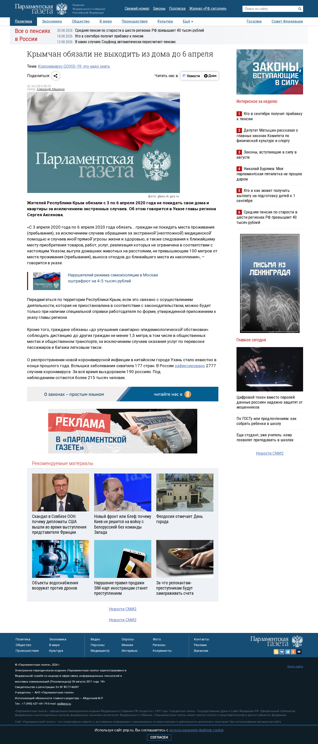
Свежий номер (137, 8)
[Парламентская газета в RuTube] (299, 651)
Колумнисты (162, 651)
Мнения (127, 645)
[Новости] (191, 76)
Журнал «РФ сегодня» (208, 8)
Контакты (201, 639)
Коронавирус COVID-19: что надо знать (74, 66)
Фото (157, 639)
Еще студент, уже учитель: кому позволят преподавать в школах (265, 437)
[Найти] (300, 9)
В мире (106, 21)
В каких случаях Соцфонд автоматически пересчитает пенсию (116, 41)
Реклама (200, 645)
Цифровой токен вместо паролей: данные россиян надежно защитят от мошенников (270, 402)
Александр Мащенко (51, 89)
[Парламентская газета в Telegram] (287, 651)
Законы (159, 8)
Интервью (130, 651)
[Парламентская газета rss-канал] (276, 651)
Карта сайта (295, 666)
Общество (81, 21)
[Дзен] (210, 76)
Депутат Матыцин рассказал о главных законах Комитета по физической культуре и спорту (267, 135)
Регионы (159, 645)
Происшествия (135, 21)
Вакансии (201, 651)
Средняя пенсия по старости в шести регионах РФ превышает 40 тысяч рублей (130, 30)
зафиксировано (190, 365)
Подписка (177, 8)
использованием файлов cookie (196, 730)
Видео (95, 639)
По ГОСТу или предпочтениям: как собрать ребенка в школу (267, 421)
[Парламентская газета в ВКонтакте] (281, 651)
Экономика (52, 21)
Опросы (128, 639)
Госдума (254, 21)
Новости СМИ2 (123, 609)
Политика (23, 21)
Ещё (186, 21)
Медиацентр (100, 651)
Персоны (98, 645)
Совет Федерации (287, 21)
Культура (165, 21)
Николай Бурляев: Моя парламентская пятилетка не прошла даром (269, 173)
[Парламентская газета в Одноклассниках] (293, 651)
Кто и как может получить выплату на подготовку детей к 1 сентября (266, 195)
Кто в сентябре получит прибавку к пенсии (100, 36)
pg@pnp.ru (64, 703)
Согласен (159, 737)
